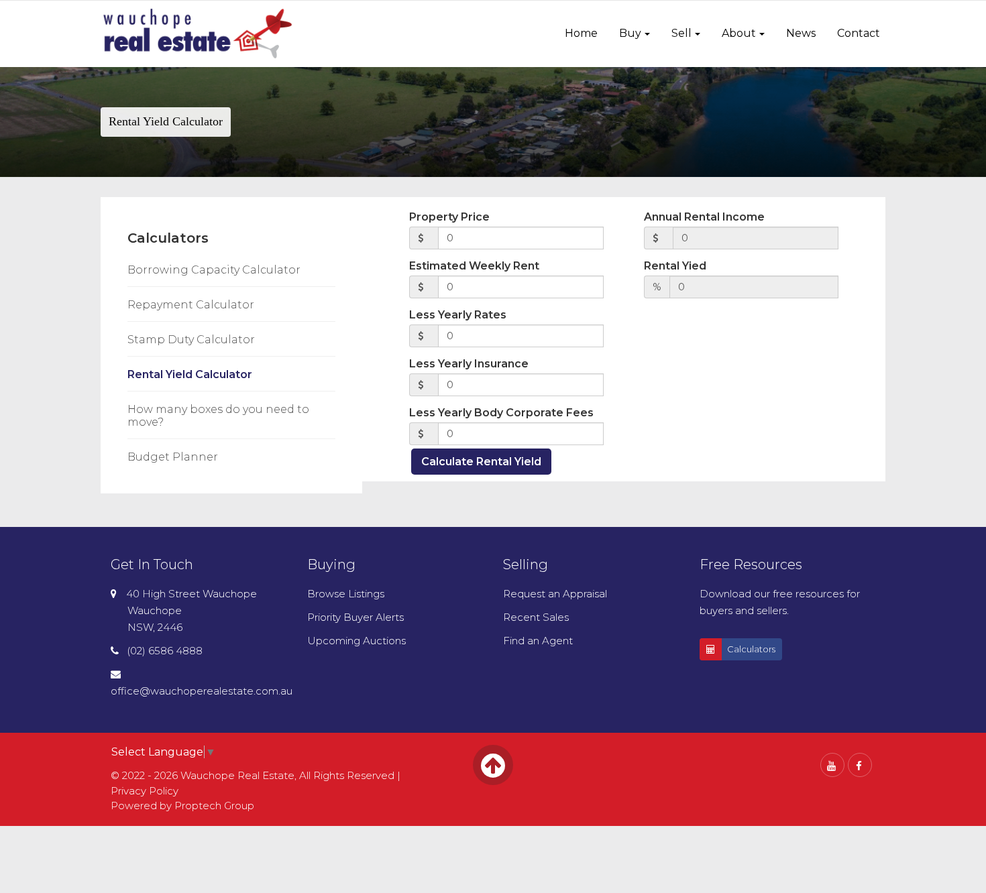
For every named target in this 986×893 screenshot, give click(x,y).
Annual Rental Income (704, 217)
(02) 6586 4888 (165, 650)
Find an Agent (538, 640)
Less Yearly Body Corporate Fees (501, 412)
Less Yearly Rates (457, 314)
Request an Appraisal (555, 593)
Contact (858, 33)
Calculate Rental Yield (481, 461)
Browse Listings (345, 593)
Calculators (751, 649)
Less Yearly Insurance (469, 363)
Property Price (449, 217)
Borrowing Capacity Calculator (213, 269)
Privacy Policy (144, 790)
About (739, 33)
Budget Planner (172, 457)
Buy (630, 33)
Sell (681, 33)
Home (581, 33)
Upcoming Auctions (356, 640)
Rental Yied (675, 265)
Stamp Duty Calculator (191, 339)
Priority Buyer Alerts (355, 617)
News (801, 33)
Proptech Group (214, 805)
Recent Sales (536, 617)
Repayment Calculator (190, 304)
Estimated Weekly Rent (474, 265)
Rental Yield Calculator (189, 374)
